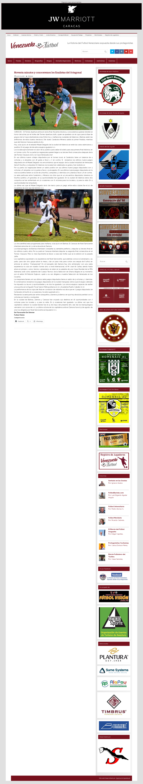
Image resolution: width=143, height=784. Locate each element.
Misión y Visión (38, 35)
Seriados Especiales (63, 61)
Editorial (16, 35)
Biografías (39, 61)
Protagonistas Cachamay (118, 543)
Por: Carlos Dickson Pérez (118, 545)
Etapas (49, 61)
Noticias (78, 61)
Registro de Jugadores (112, 35)
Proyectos (88, 35)
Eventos (28, 61)
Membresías (98, 35)
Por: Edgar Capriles (115, 534)
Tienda (18, 61)
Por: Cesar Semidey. (115, 559)
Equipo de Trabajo (76, 35)
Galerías (112, 61)
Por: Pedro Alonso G (116, 509)
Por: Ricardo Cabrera (116, 520)
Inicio (8, 35)
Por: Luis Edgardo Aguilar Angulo (117, 495)
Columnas (89, 61)
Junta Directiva (50, 35)
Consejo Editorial (63, 35)
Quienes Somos (26, 35)
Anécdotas (101, 61)
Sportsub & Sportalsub (123, 778)
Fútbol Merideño (115, 518)
